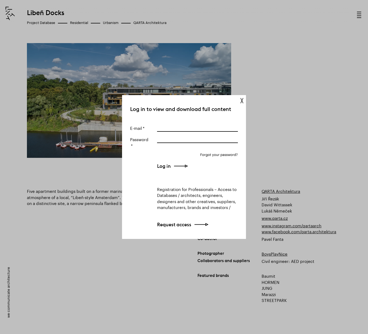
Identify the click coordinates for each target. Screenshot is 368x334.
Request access (174, 224)
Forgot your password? (219, 154)
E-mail (136, 127)
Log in (164, 166)
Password (139, 139)
